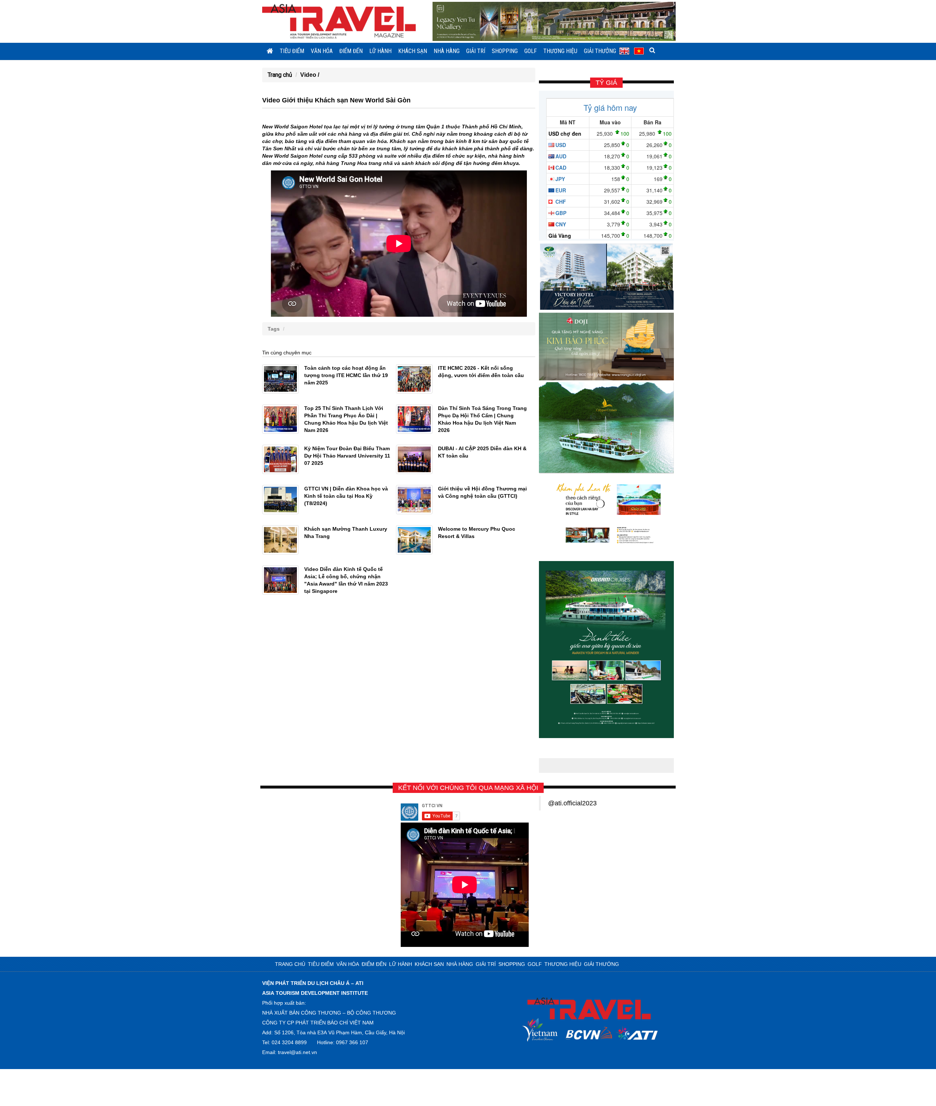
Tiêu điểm (292, 51)
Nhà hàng (447, 51)
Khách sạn (412, 51)
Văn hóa (322, 51)
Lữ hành (380, 51)
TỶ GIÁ (606, 82)
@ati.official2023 (572, 803)
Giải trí (475, 51)
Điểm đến (351, 51)
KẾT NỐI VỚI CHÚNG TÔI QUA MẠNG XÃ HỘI (468, 787)
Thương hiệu (560, 51)
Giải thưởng (600, 51)
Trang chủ (280, 74)
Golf (530, 51)
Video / (309, 75)
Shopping (505, 51)
